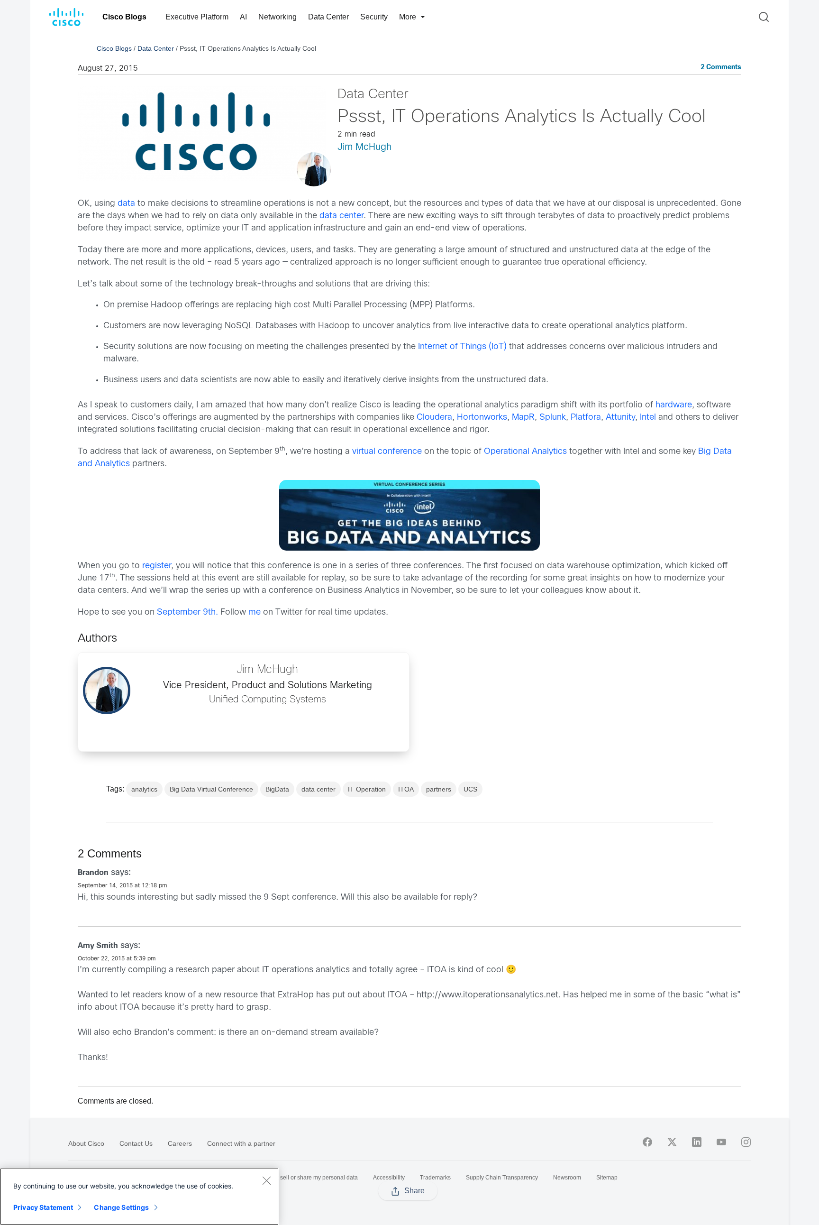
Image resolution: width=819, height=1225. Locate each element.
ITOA (406, 789)
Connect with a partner (241, 1143)
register (156, 566)
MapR (523, 418)
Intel (648, 418)
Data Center (328, 17)
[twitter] (672, 1142)
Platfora (586, 418)
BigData (277, 789)
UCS (470, 789)
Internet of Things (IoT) (462, 347)
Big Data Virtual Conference (211, 789)
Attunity (619, 418)
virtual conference (387, 452)
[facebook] (647, 1142)
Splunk (552, 418)
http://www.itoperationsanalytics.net (487, 995)
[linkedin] (696, 1142)
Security (374, 17)
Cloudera (434, 418)
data (126, 204)
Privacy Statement (43, 1207)
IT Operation (367, 789)
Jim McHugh (364, 147)
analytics (144, 789)
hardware (673, 405)
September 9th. (186, 612)
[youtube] (721, 1142)
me (254, 612)
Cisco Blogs (124, 17)
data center (340, 216)
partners (438, 789)
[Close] (266, 1180)
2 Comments (721, 67)
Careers (180, 1143)
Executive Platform (196, 17)
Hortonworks (482, 418)
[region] (139, 1196)
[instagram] (746, 1142)
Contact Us (136, 1143)
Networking (277, 17)
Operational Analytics (525, 452)
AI (243, 17)
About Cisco (86, 1143)
